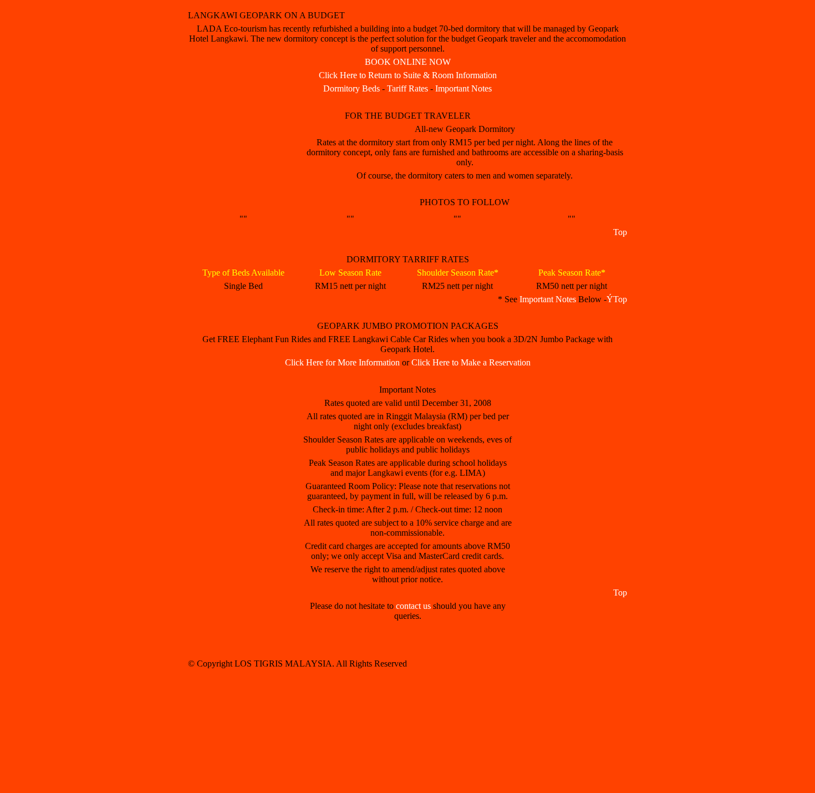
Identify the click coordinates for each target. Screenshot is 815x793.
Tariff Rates (407, 88)
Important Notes (463, 88)
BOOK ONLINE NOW (408, 62)
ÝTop (617, 299)
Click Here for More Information (342, 362)
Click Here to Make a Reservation (471, 362)
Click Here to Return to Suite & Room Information (408, 75)
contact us (413, 606)
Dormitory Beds (351, 88)
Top (620, 232)
